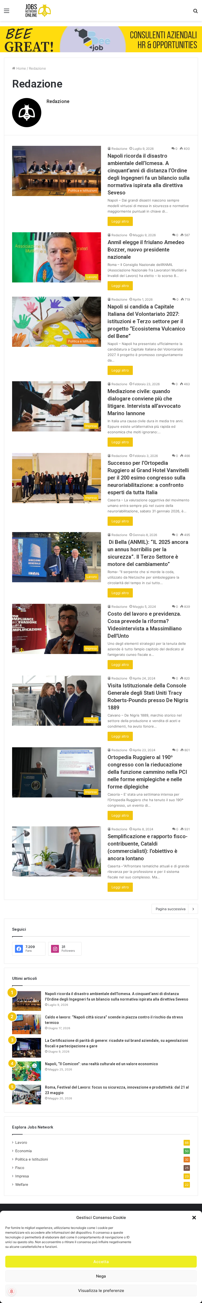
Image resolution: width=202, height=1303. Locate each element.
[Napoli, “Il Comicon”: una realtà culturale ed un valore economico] (26, 1071)
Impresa (22, 1176)
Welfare (21, 1184)
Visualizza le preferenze (101, 1290)
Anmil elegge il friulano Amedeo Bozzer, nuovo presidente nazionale (146, 249)
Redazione (58, 101)
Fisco (19, 1168)
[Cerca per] (195, 12)
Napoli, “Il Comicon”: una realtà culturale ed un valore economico (101, 1064)
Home (20, 68)
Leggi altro (120, 221)
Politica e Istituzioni (31, 1159)
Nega (101, 1276)
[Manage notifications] (11, 1291)
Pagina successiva (170, 909)
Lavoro (21, 1142)
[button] (194, 1217)
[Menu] (6, 12)
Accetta (101, 1261)
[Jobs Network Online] (38, 10)
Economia (23, 1151)
